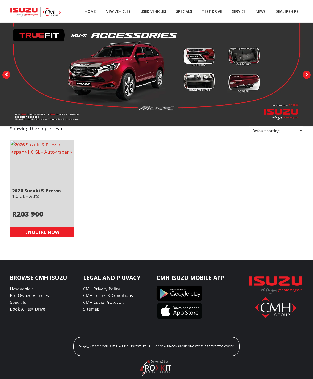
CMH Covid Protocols (103, 302)
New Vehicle (22, 289)
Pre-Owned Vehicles (29, 295)
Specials (18, 302)
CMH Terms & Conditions (108, 295)
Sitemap (91, 309)
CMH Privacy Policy (101, 289)
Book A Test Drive (27, 309)
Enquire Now (42, 232)
